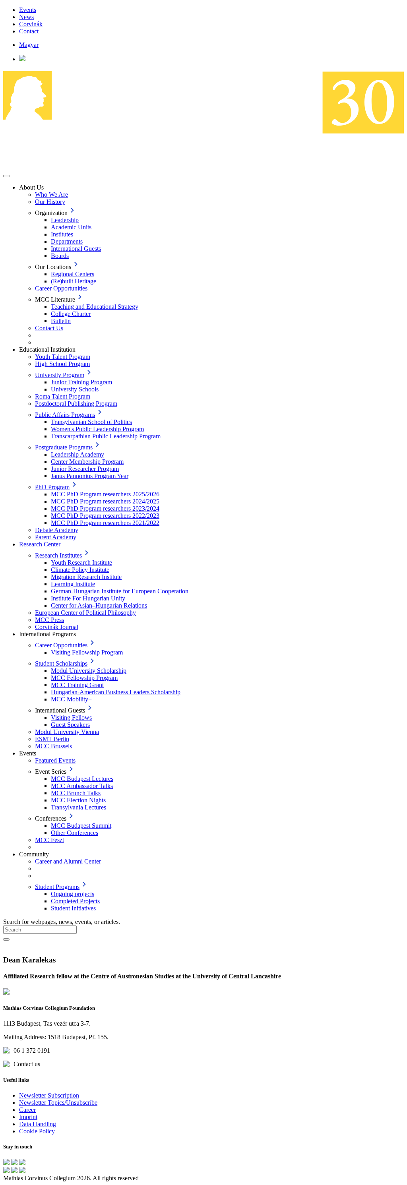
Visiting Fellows (71, 717)
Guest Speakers (70, 724)
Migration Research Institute (86, 576)
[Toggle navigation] (6, 176)
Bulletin (61, 321)
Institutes (62, 234)
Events (27, 9)
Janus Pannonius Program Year (89, 475)
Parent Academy (55, 537)
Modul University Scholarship (88, 670)
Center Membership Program (87, 461)
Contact (29, 31)
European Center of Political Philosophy (85, 612)
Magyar (29, 44)
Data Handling (37, 1124)
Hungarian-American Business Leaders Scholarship (115, 692)
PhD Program (52, 487)
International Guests (76, 248)
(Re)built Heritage (73, 281)
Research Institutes (58, 555)
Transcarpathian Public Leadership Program (106, 436)
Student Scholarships (61, 663)
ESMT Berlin (52, 739)
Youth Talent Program (62, 356)
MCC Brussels (53, 746)
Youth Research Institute (81, 562)
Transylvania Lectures (78, 807)
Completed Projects (75, 901)
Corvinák (31, 24)
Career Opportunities (61, 288)
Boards (60, 255)
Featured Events (55, 760)
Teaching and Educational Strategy (94, 306)
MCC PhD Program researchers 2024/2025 (105, 501)
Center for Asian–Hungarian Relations (99, 605)
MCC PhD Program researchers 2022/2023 (105, 515)
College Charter (71, 313)
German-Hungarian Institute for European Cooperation (119, 591)
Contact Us (49, 328)
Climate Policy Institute (80, 569)
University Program (59, 375)
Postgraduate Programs (64, 447)
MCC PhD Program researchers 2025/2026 (105, 494)
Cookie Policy (37, 1131)
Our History (50, 201)
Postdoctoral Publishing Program (76, 403)
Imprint (28, 1116)
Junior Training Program (81, 382)
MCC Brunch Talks (76, 793)
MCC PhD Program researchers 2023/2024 (105, 508)
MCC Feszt (49, 839)
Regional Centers (72, 274)
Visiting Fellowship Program (87, 652)
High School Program (62, 363)
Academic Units (71, 227)
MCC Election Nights (78, 800)
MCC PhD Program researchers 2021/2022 (105, 522)
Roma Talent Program (62, 396)
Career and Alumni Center (68, 861)
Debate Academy (56, 530)
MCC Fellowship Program (84, 677)
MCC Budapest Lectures (82, 778)
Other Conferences (74, 832)
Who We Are (51, 194)
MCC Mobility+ (71, 699)
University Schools (75, 389)
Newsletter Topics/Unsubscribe (58, 1102)
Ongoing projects (72, 894)
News (26, 17)
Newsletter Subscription (49, 1095)
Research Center (39, 544)
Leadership (65, 220)
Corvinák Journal (56, 626)
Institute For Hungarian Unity (88, 598)
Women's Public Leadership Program (97, 429)
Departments (67, 241)
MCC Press (49, 619)
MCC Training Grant (77, 685)
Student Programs (57, 886)
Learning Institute (73, 584)
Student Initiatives (73, 908)
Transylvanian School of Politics (91, 421)
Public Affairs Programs (65, 414)
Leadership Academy (77, 454)
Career (27, 1109)
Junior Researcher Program (85, 468)
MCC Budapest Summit (81, 825)
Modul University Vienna (67, 731)
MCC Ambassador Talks (82, 785)
